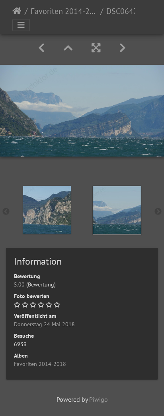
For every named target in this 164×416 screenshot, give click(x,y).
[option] (47, 210)
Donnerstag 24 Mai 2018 (44, 324)
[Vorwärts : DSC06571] (122, 47)
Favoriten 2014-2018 (64, 11)
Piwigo (98, 399)
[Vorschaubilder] (68, 47)
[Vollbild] (96, 47)
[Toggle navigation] (21, 25)
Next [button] (158, 212)
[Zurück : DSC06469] (41, 47)
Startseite (16, 11)
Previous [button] (6, 212)
